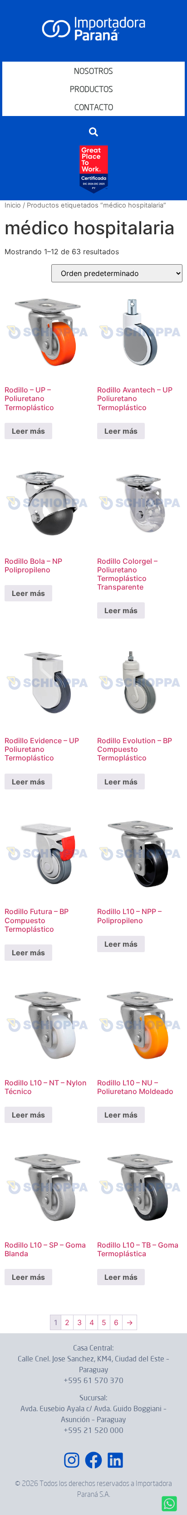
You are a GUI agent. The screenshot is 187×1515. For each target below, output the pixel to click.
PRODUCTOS (91, 89)
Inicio (13, 205)
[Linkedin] (115, 1460)
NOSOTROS (93, 71)
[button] (93, 132)
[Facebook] (93, 1460)
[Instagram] (71, 1460)
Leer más (28, 431)
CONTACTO (93, 107)
